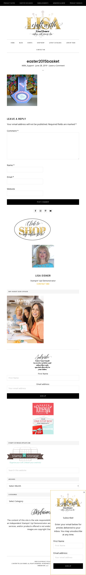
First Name (43, 373)
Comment (12, 130)
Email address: (43, 384)
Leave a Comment (56, 65)
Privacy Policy (46, 561)
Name (10, 165)
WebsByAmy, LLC (43, 566)
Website (11, 189)
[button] (50, 48)
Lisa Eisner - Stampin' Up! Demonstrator (43, 24)
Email (10, 177)
